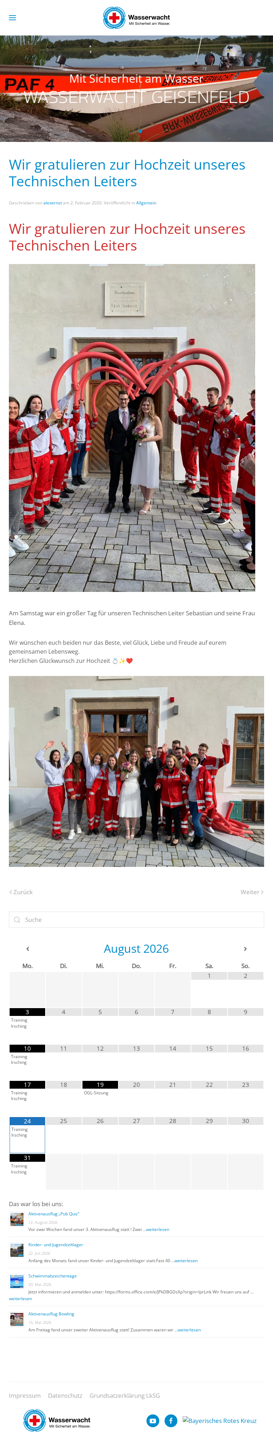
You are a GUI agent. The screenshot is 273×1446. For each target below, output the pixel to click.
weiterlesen (157, 1229)
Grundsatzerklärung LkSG (125, 1395)
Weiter (250, 892)
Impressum (25, 1395)
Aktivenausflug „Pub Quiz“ (53, 1214)
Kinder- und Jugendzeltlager (55, 1245)
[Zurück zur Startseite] (136, 17)
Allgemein (146, 203)
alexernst (52, 203)
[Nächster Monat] (245, 949)
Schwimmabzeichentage (52, 1276)
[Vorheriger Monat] (27, 949)
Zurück (23, 892)
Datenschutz (65, 1395)
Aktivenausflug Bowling (51, 1314)
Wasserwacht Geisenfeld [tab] (132, 131)
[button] (12, 17)
